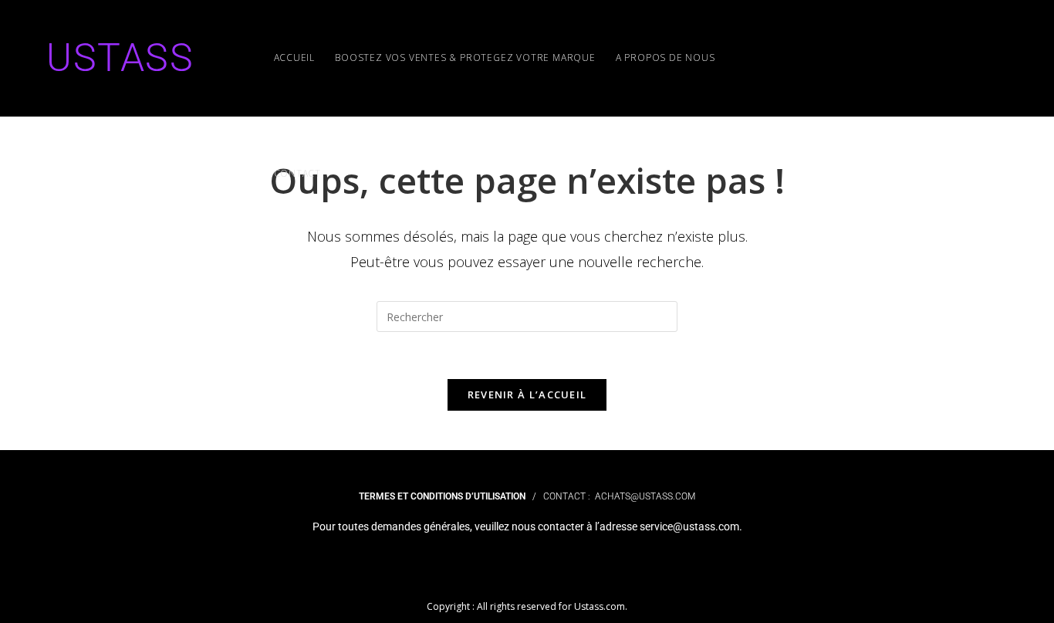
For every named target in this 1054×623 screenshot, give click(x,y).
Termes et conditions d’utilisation (442, 496)
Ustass (120, 58)
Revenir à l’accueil (527, 394)
